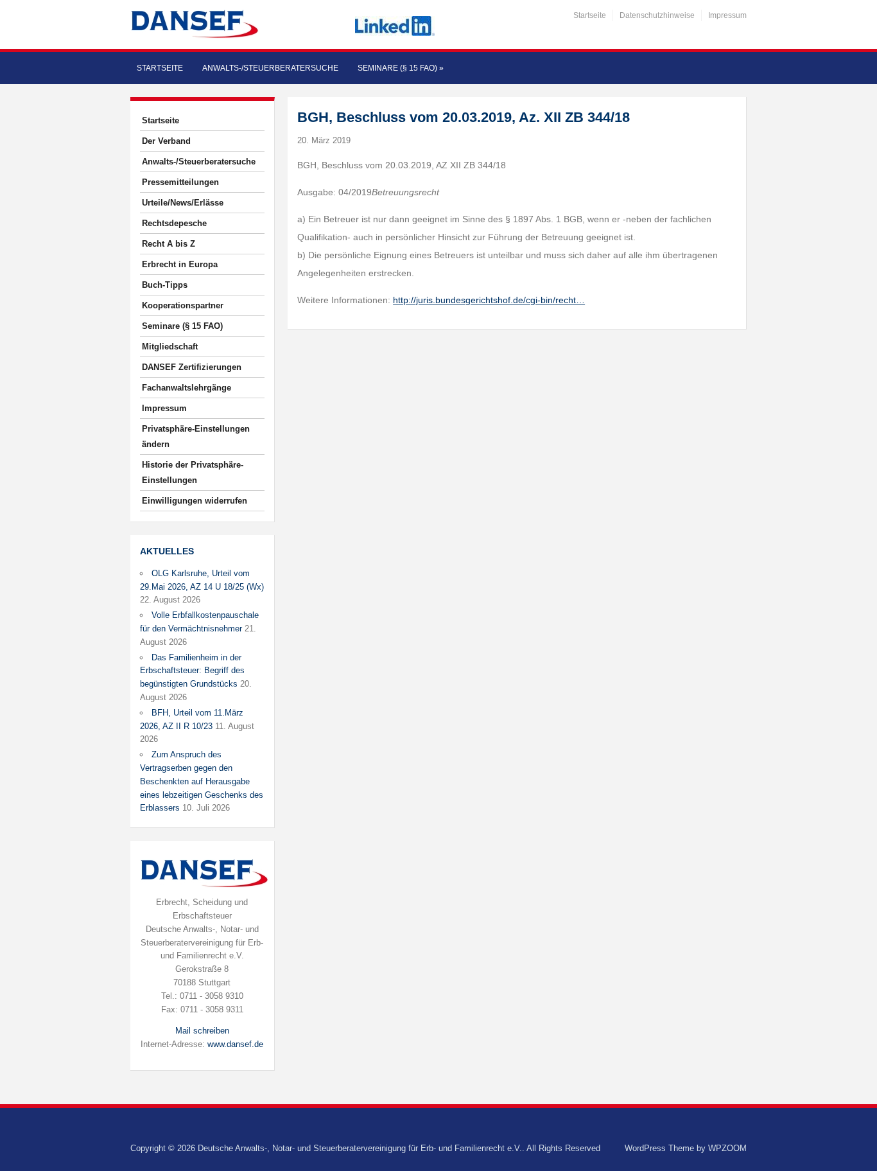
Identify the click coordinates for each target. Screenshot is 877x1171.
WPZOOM (727, 1148)
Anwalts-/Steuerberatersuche (270, 68)
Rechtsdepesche (174, 223)
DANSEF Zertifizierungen (191, 367)
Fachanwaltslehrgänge (186, 387)
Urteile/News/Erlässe (182, 202)
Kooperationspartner (182, 305)
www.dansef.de (235, 1044)
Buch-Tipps (164, 285)
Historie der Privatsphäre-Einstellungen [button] (192, 472)
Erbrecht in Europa (180, 264)
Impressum (727, 15)
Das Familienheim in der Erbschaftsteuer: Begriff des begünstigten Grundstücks (192, 671)
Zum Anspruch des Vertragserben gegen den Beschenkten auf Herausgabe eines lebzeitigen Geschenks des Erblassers (201, 781)
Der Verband (166, 141)
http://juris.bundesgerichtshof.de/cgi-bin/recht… (489, 300)
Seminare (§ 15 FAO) (401, 68)
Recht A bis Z (168, 244)
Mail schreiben (202, 1030)
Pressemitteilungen (180, 182)
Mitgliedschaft (170, 346)
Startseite (589, 15)
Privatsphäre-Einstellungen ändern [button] (196, 436)
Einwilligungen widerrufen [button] (194, 501)
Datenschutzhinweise (657, 15)
